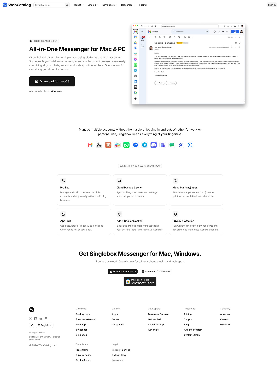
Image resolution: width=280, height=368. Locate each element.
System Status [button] (192, 334)
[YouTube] (41, 318)
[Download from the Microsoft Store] (140, 281)
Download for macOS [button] (55, 81)
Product (77, 4)
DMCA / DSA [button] (119, 355)
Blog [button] (186, 324)
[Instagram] (46, 318)
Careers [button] (224, 319)
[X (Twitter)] (30, 318)
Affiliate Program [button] (193, 329)
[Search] (66, 5)
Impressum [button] (118, 360)
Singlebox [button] (81, 334)
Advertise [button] (153, 329)
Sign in (272, 4)
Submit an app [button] (156, 324)
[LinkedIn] (35, 318)
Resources (127, 4)
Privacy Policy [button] (83, 355)
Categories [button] (118, 324)
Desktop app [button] (83, 314)
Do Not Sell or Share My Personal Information (44, 338)
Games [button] (115, 319)
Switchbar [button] (81, 329)
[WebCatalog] (31, 309)
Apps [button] (115, 314)
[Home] (17, 4)
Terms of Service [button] (121, 349)
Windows (57, 91)
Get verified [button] (154, 319)
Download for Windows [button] (158, 271)
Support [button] (188, 319)
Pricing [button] (188, 314)
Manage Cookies (37, 332)
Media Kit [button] (225, 324)
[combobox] (44, 325)
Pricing (143, 4)
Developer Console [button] (158, 314)
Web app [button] (81, 324)
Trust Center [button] (82, 349)
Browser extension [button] (86, 319)
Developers (108, 4)
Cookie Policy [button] (83, 360)
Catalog (92, 4)
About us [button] (225, 314)
